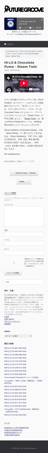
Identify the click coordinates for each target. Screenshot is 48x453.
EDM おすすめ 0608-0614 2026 (15, 389)
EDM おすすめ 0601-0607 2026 (15, 393)
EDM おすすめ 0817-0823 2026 (15, 348)
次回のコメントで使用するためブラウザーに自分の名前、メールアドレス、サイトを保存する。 (34, 262)
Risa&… (24, 181)
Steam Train (30, 118)
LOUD (10, 297)
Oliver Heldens (9, 161)
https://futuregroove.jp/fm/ (29, 34)
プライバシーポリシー (12, 321)
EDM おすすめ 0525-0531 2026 (15, 396)
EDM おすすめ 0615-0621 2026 (15, 386)
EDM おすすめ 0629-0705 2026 (15, 371)
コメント (8, 205)
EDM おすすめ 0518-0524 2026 (15, 399)
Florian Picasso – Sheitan (24, 173)
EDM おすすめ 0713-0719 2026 (15, 364)
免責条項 (7, 324)
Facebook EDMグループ (13, 432)
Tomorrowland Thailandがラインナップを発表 (21, 377)
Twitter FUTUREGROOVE (13, 430)
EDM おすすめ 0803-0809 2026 (15, 354)
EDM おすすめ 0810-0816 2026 (15, 351)
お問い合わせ (9, 319)
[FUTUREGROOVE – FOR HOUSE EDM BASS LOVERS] (24, 10)
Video (19, 161)
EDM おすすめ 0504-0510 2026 (15, 406)
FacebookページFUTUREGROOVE (16, 428)
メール (6, 240)
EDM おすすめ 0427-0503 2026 (15, 415)
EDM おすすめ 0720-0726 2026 (15, 361)
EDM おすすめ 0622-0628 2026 (15, 374)
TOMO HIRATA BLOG (12, 435)
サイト (6, 249)
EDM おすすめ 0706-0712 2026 (15, 368)
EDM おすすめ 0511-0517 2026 (15, 403)
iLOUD (6, 317)
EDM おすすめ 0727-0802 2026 (15, 358)
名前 (6, 230)
